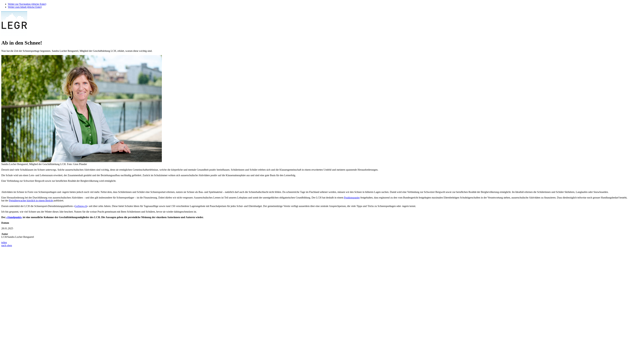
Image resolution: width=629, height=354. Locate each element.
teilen (4, 242)
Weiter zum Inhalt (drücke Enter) (25, 7)
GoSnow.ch (81, 206)
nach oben (6, 245)
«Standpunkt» (14, 217)
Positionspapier (352, 197)
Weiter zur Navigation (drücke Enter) (27, 4)
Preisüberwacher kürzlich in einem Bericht (31, 200)
